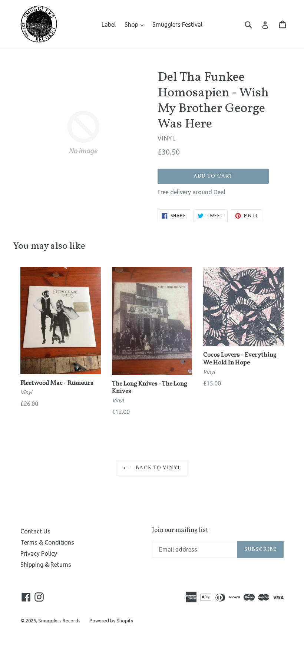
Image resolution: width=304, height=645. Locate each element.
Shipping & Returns (45, 564)
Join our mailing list (180, 530)
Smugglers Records (59, 620)
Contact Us (35, 531)
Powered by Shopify (111, 620)
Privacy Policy (38, 553)
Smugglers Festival (177, 24)
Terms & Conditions (47, 542)
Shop (136, 24)
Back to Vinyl (157, 468)
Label (109, 24)
